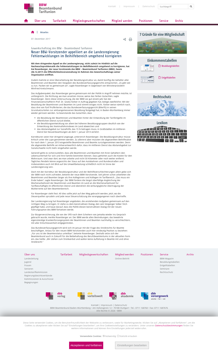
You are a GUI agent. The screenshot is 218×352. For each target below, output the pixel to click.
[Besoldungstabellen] (149, 70)
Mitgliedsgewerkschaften (89, 21)
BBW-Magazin (167, 258)
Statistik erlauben (128, 336)
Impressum (129, 6)
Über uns (40, 21)
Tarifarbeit (59, 21)
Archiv (179, 21)
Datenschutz (149, 6)
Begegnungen (31, 282)
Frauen (27, 265)
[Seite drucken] (130, 39)
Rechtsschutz (166, 272)
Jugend (27, 262)
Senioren (28, 268)
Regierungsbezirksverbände (38, 275)
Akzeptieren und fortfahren (86, 345)
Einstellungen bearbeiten (132, 345)
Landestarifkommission (35, 272)
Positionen (145, 21)
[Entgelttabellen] (149, 81)
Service (163, 21)
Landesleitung (31, 258)
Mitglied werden (122, 21)
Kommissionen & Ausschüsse (38, 279)
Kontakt (112, 6)
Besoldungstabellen (170, 66)
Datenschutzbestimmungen (169, 325)
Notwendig (110, 336)
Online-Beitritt (122, 258)
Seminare (164, 268)
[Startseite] (32, 32)
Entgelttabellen (168, 77)
